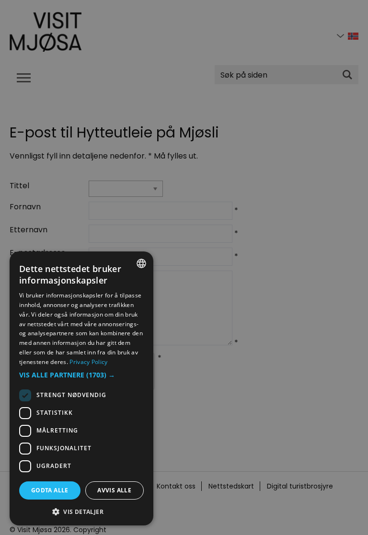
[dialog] (81, 388)
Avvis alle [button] (114, 490)
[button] (81, 375)
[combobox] (141, 263)
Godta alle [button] (50, 490)
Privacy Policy (88, 362)
